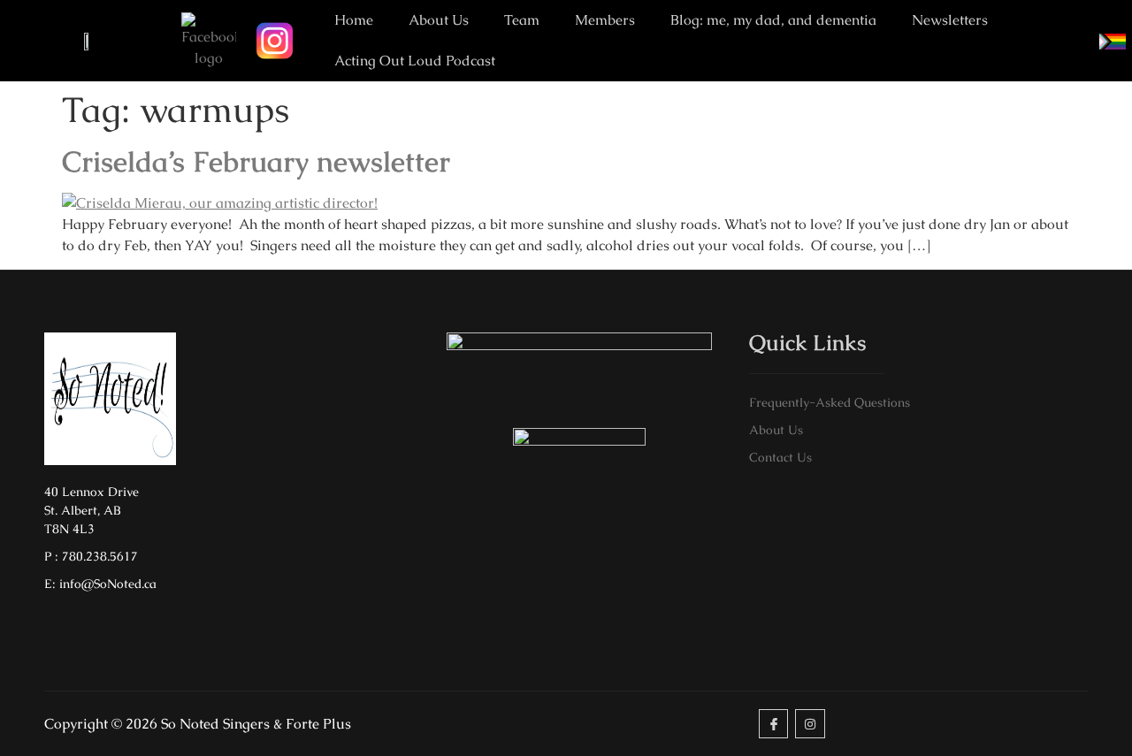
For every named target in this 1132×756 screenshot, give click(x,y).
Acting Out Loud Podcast (414, 60)
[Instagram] (810, 724)
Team (521, 20)
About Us (439, 20)
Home (353, 20)
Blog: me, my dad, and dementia (773, 20)
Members (605, 20)
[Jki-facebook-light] (774, 724)
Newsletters (950, 20)
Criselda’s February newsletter (256, 161)
